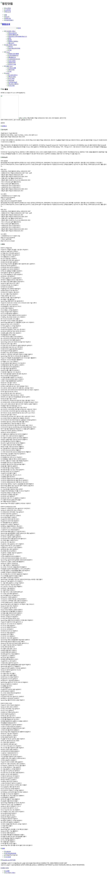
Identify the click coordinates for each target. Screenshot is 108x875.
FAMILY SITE (5, 868)
